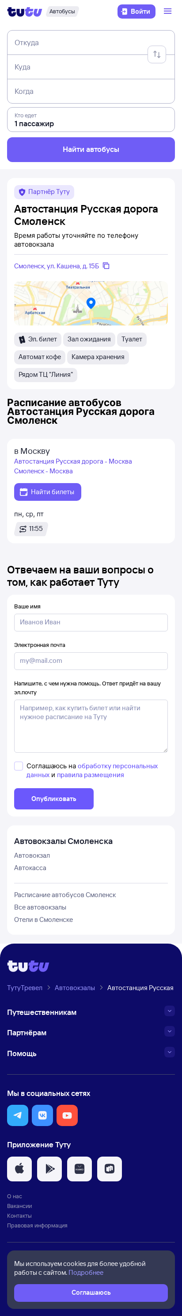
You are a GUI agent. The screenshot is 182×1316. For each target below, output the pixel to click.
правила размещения (90, 774)
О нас (14, 1196)
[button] (17, 1115)
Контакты (19, 1215)
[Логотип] (24, 11)
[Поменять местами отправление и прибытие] (157, 54)
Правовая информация (37, 1225)
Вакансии (19, 1205)
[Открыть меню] (169, 11)
